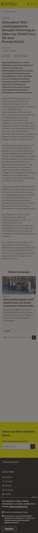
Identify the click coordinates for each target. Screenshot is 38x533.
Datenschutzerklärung (18, 506)
